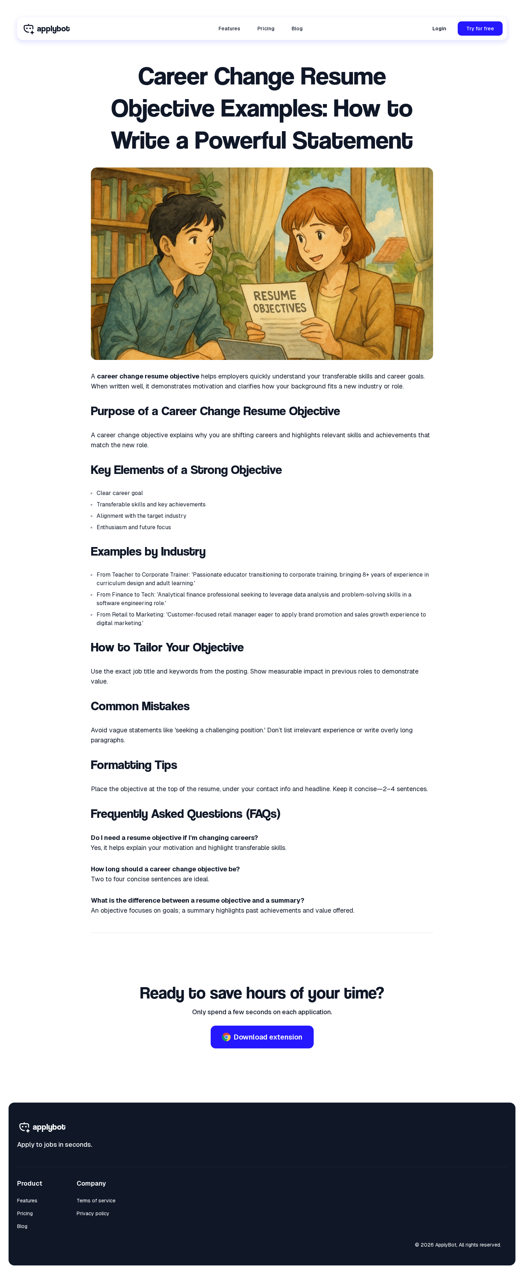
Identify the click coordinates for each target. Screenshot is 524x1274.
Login (439, 28)
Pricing (265, 28)
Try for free (480, 28)
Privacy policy (93, 1213)
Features (229, 28)
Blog (297, 28)
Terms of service (96, 1200)
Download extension (267, 1037)
